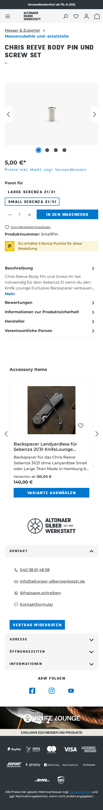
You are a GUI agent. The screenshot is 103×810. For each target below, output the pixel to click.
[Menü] (8, 16)
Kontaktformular (36, 604)
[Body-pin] (51, 114)
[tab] (50, 281)
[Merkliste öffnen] (76, 16)
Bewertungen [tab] (18, 302)
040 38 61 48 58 (35, 570)
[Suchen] (66, 16)
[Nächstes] (94, 114)
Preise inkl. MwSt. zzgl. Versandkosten (46, 169)
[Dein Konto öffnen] (87, 16)
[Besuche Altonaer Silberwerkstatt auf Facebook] (32, 690)
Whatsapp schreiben (40, 593)
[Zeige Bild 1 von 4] (38, 150)
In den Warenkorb (67, 214)
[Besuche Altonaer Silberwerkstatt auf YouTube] (71, 690)
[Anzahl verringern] (10, 214)
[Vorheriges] (8, 114)
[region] (51, 114)
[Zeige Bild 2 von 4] (47, 150)
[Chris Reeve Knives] (51, 63)
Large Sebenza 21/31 (31, 191)
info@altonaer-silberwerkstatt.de (52, 581)
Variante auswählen (51, 492)
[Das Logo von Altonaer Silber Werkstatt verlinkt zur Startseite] (32, 16)
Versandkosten (80, 792)
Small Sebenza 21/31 (32, 201)
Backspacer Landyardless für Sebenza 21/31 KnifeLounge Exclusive (45, 446)
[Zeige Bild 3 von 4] (56, 150)
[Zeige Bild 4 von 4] (64, 150)
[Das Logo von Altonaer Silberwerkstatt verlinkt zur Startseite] (51, 526)
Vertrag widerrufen (37, 624)
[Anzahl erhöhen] (30, 214)
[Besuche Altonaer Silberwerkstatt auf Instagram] (52, 690)
